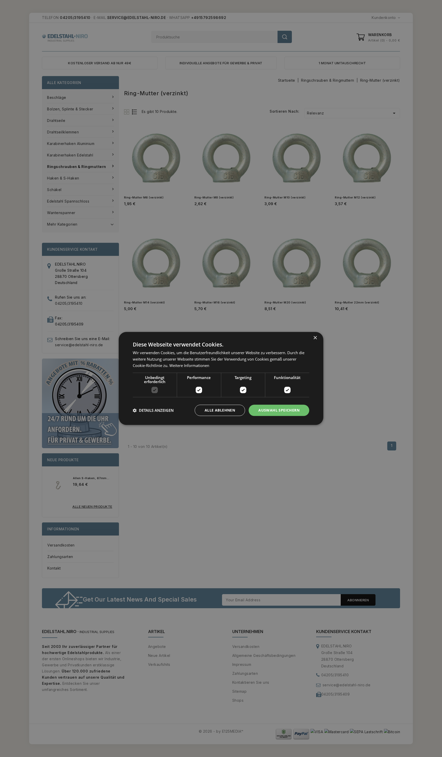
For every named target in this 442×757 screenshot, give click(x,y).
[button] (153, 410)
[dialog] (221, 378)
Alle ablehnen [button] (220, 410)
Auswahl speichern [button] (279, 410)
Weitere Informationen (189, 365)
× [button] (315, 338)
